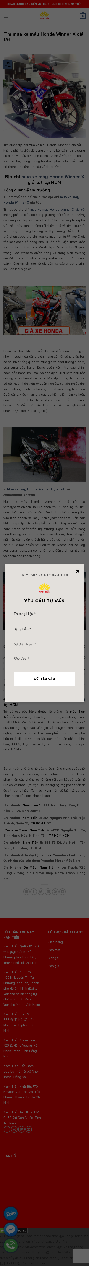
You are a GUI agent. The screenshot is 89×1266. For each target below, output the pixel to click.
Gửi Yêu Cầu (44, 679)
